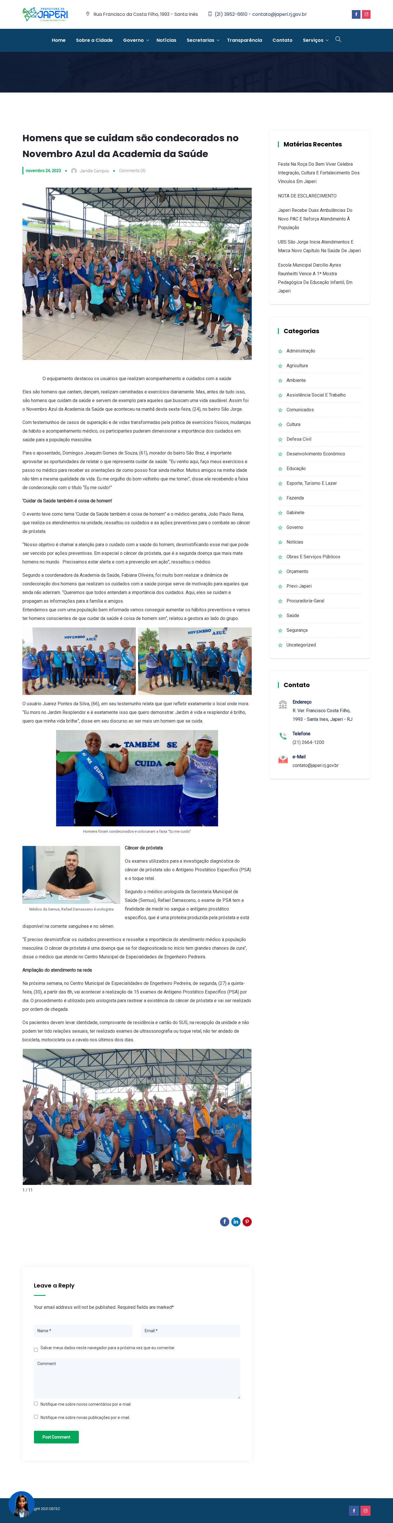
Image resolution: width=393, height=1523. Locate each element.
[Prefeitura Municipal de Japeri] (45, 14)
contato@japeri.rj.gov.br (316, 765)
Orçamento (297, 571)
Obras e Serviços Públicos (313, 556)
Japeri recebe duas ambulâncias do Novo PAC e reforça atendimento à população (315, 219)
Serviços (313, 40)
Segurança (297, 630)
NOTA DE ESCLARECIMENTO (307, 196)
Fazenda (295, 498)
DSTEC (54, 1508)
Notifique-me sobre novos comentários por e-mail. (86, 1404)
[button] (247, 1115)
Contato (282, 40)
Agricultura (297, 365)
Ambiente (296, 380)
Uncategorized (301, 645)
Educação (296, 468)
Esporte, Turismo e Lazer (312, 483)
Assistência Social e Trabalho (316, 395)
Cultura (293, 424)
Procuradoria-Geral (305, 601)
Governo (133, 40)
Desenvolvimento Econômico (316, 454)
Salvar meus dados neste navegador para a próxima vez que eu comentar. (108, 1347)
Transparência (244, 40)
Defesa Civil (299, 439)
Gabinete (295, 512)
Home (59, 40)
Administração (301, 351)
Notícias (166, 40)
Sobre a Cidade (94, 40)
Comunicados (300, 409)
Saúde (293, 615)
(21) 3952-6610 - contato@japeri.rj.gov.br (261, 14)
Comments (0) (132, 170)
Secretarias (200, 40)
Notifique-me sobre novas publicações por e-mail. (85, 1417)
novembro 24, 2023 (43, 170)
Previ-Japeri (299, 586)
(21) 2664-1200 (308, 742)
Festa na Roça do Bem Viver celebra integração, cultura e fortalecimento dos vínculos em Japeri (319, 172)
